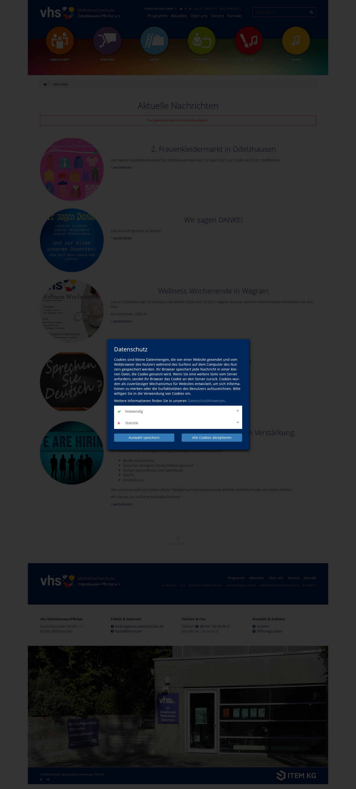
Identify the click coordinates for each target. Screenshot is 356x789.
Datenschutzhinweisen (206, 400)
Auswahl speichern (144, 437)
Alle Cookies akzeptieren (212, 437)
